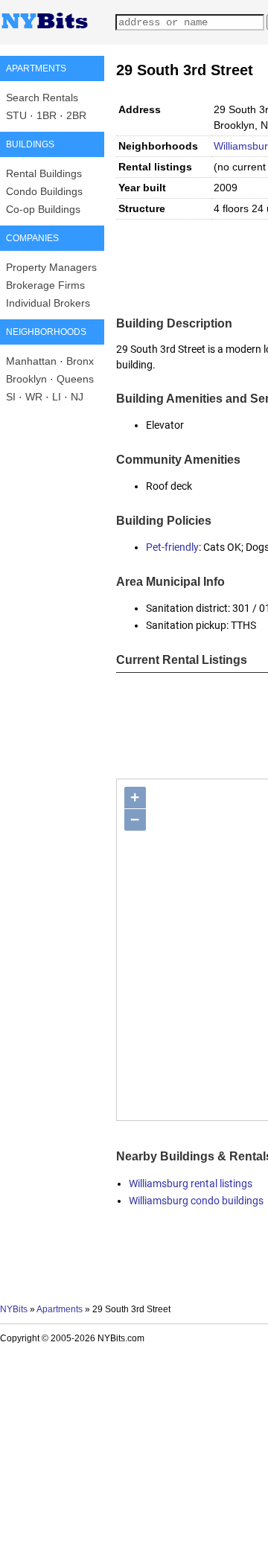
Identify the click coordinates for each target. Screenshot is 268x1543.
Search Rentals (42, 97)
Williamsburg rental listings (190, 1183)
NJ (77, 397)
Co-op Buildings (43, 209)
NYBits (14, 1309)
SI (11, 397)
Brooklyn (26, 379)
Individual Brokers (48, 303)
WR (33, 397)
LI (56, 397)
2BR (76, 115)
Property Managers (51, 267)
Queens (75, 379)
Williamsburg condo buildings (196, 1201)
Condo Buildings (44, 191)
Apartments (59, 1309)
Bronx (80, 361)
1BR (46, 115)
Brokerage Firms (45, 285)
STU (16, 115)
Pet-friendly (172, 547)
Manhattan (31, 361)
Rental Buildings (44, 173)
